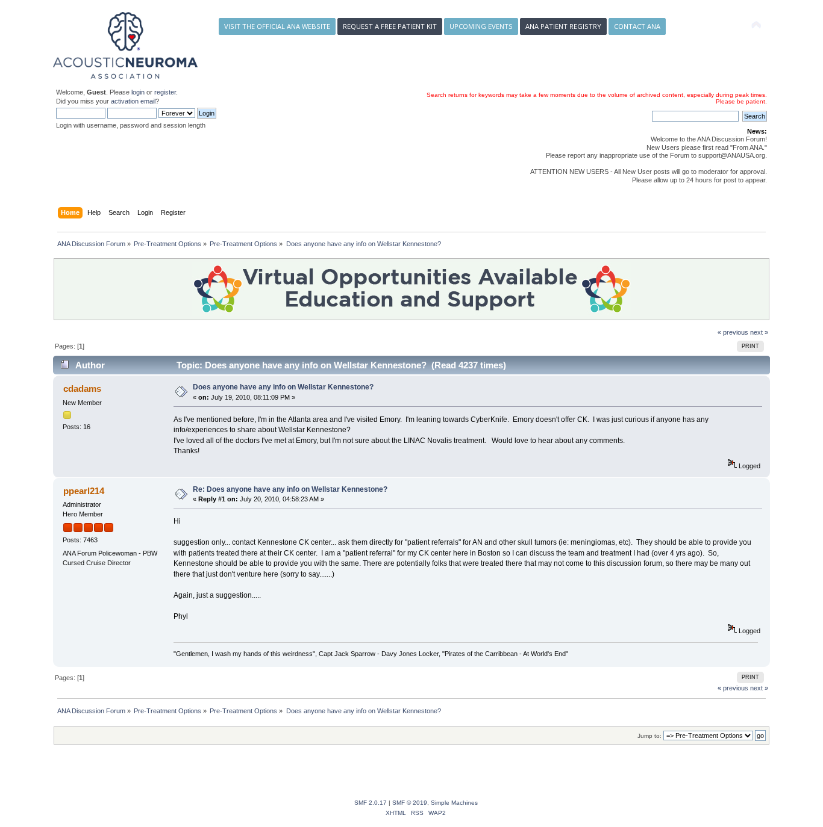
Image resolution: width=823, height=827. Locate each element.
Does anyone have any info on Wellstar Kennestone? (283, 387)
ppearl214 (83, 491)
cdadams (82, 388)
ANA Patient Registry (563, 26)
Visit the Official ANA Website (277, 26)
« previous (733, 332)
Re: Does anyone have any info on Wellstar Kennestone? (290, 489)
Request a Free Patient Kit (390, 26)
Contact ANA (637, 26)
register (165, 92)
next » (759, 332)
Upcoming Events (481, 26)
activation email (133, 101)
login (138, 92)
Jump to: (649, 736)
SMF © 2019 (409, 802)
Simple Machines (454, 802)
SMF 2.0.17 (370, 802)
